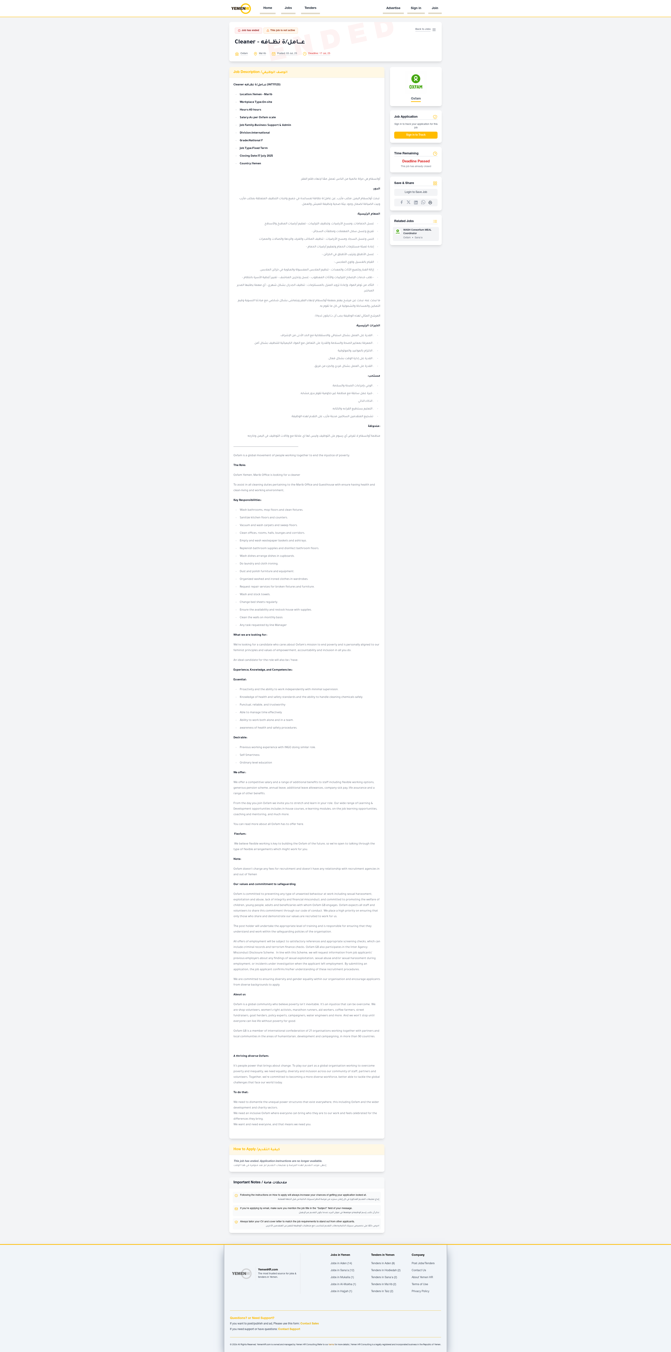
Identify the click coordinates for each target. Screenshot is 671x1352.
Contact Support (289, 1329)
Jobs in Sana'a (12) (342, 1270)
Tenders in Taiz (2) (382, 1291)
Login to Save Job (416, 192)
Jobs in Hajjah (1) (341, 1291)
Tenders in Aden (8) (383, 1263)
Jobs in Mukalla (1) (342, 1277)
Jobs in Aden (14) (341, 1263)
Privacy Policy (420, 1291)
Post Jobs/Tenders (423, 1263)
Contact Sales (309, 1323)
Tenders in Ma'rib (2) (383, 1284)
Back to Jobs (423, 29)
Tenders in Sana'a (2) (384, 1277)
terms (331, 1345)
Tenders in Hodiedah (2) (386, 1270)
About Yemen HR (422, 1277)
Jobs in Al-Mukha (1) (343, 1284)
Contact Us (419, 1270)
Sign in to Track (416, 135)
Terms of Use (420, 1284)
